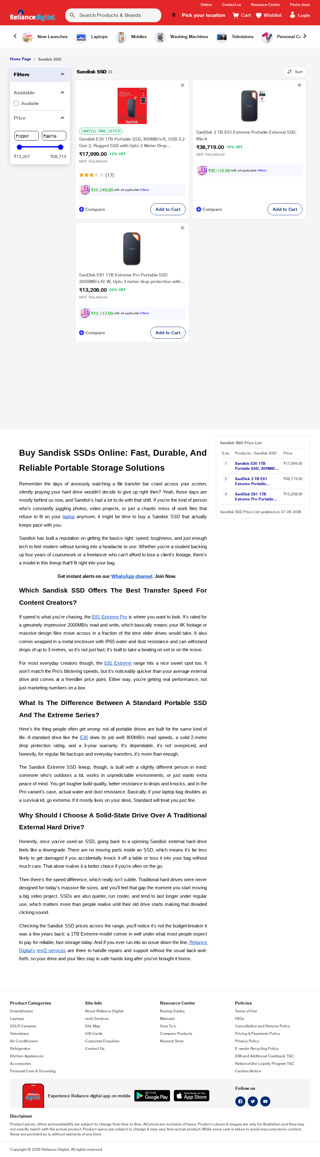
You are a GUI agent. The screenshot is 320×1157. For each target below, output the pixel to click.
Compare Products (176, 1033)
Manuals (167, 1018)
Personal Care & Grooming (33, 1071)
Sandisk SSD (92, 72)
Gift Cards (93, 1033)
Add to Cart (168, 209)
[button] (198, 15)
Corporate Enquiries (102, 1041)
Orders (206, 4)
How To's (168, 1026)
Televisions (19, 1033)
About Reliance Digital (104, 1011)
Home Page (20, 59)
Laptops (17, 1018)
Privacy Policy (247, 1041)
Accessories (20, 1063)
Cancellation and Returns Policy (262, 1026)
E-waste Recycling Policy (257, 1048)
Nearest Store (172, 1041)
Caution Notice (248, 1071)
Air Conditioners (24, 1041)
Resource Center (265, 4)
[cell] (257, 466)
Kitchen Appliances (26, 1056)
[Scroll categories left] (15, 36)
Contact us (231, 4)
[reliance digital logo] (32, 15)
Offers (144, 189)
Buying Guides (172, 1011)
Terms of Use (246, 1011)
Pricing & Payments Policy (257, 1033)
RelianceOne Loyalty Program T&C (264, 1063)
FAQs (239, 1018)
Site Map (92, 1026)
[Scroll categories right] (305, 36)
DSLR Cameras (23, 1026)
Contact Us (94, 1048)
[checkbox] (40, 103)
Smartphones (21, 1011)
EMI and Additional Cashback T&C (264, 1056)
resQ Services (97, 1018)
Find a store (300, 4)
